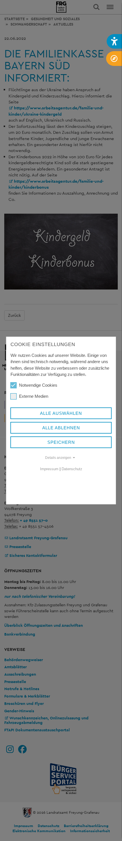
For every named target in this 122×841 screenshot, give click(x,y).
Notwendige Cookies (38, 385)
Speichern (61, 442)
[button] (114, 41)
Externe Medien (33, 396)
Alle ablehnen (61, 427)
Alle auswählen (61, 413)
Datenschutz (72, 469)
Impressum (49, 469)
